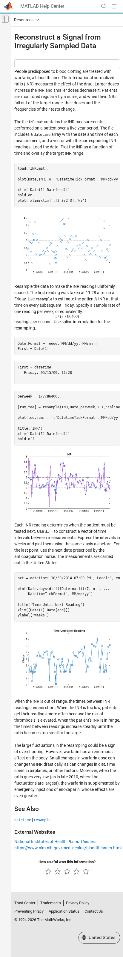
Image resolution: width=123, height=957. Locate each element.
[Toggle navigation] (25, 20)
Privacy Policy (77, 903)
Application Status (64, 911)
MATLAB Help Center (42, 6)
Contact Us (93, 911)
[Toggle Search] (104, 6)
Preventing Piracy (29, 911)
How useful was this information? (67, 862)
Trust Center (24, 903)
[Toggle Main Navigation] (114, 6)
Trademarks (50, 903)
